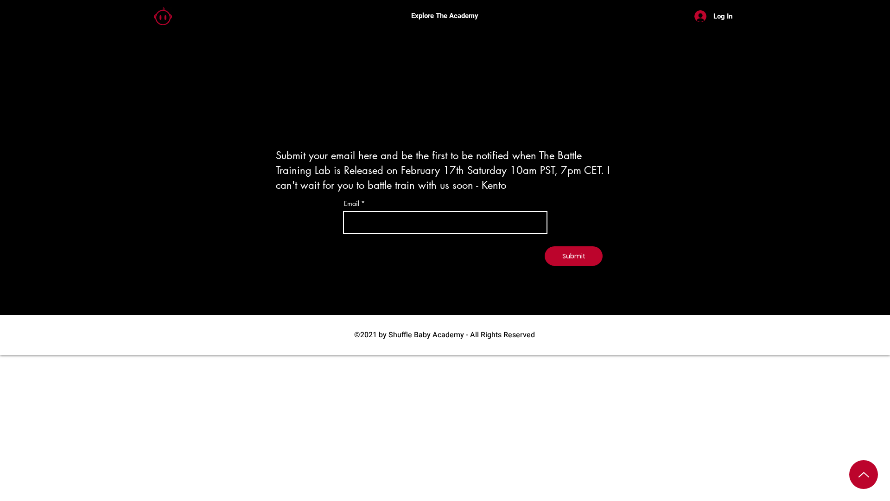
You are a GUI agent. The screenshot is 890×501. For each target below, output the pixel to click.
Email (351, 203)
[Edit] (863, 474)
